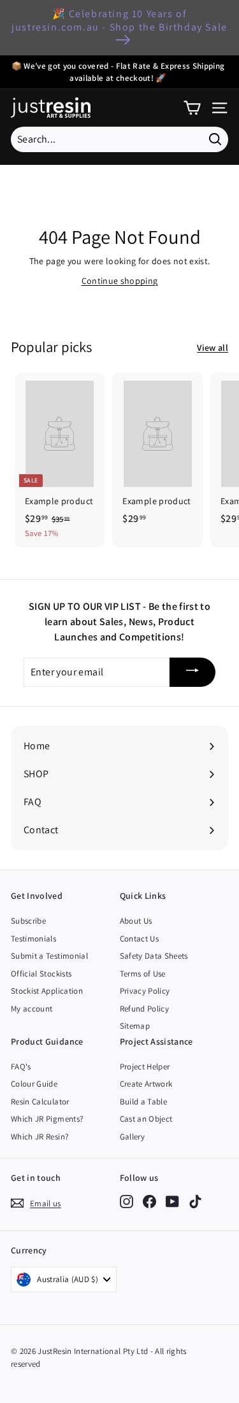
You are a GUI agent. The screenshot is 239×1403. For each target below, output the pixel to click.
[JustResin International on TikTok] (195, 1201)
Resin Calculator (40, 1101)
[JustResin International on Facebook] (149, 1201)
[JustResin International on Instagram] (126, 1201)
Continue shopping (120, 280)
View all (212, 347)
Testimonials (33, 938)
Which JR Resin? (39, 1136)
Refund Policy (145, 1008)
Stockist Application (47, 990)
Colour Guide (34, 1083)
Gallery (132, 1136)
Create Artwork (146, 1083)
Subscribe (28, 920)
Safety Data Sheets (154, 955)
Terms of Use (143, 973)
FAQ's (21, 1066)
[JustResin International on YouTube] (172, 1201)
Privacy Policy (145, 990)
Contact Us (139, 938)
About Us (136, 920)
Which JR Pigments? (47, 1118)
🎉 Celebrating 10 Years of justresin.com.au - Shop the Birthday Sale (119, 20)
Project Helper (145, 1066)
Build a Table (144, 1101)
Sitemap (135, 1025)
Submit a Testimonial (49, 955)
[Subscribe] (192, 672)
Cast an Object (146, 1118)
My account (32, 1008)
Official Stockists (41, 973)
